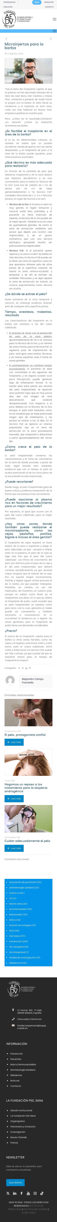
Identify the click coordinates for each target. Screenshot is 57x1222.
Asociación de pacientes (22, 882)
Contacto (15, 1086)
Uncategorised (17, 952)
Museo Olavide (18, 1137)
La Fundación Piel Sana (23, 1116)
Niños (12, 920)
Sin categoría (16, 947)
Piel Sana (14, 936)
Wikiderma (15, 963)
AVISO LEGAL (29, 1212)
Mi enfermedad (17, 909)
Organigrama (17, 1121)
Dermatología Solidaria (22, 1070)
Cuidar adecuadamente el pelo (27, 841)
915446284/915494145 (29, 1019)
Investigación (17, 1132)
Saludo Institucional (21, 1110)
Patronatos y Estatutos (22, 1126)
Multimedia (15, 914)
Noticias (14, 1080)
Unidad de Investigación (22, 957)
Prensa (14, 1142)
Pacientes (15, 1059)
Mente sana (15, 903)
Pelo (11, 930)
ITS (10, 898)
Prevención (15, 941)
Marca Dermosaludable (23, 1064)
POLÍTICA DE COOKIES (35, 1209)
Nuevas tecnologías (20, 925)
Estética (13, 893)
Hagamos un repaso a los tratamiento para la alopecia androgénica (26, 788)
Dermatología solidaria (21, 887)
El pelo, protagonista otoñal (25, 735)
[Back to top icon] (51, 1216)
